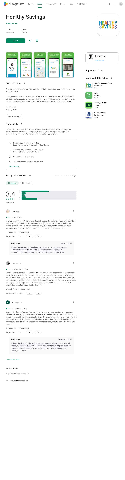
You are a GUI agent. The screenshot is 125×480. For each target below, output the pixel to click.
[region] (44, 31)
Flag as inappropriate (17, 380)
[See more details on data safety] (14, 166)
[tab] (31, 4)
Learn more (17, 145)
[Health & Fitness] (14, 116)
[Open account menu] (121, 4)
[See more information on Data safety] (22, 124)
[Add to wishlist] (37, 41)
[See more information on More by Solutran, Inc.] (111, 78)
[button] (12, 64)
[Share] (30, 41)
